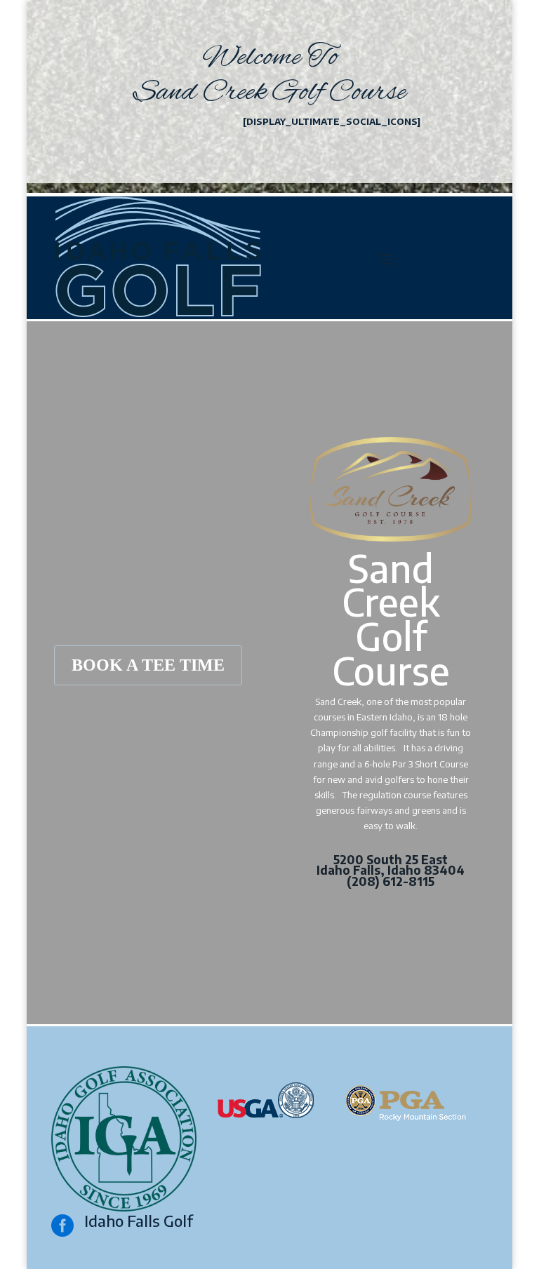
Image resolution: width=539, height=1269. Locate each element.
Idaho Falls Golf (138, 1220)
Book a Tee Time (148, 665)
